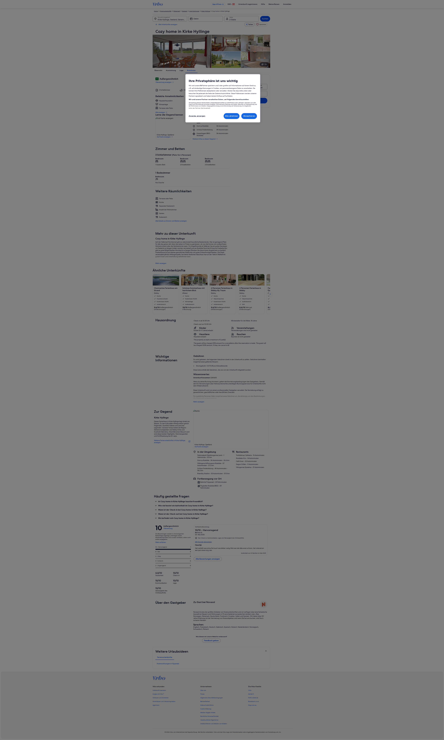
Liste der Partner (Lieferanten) (199, 108)
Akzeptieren (249, 116)
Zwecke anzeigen (197, 116)
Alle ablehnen (231, 116)
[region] (222, 98)
